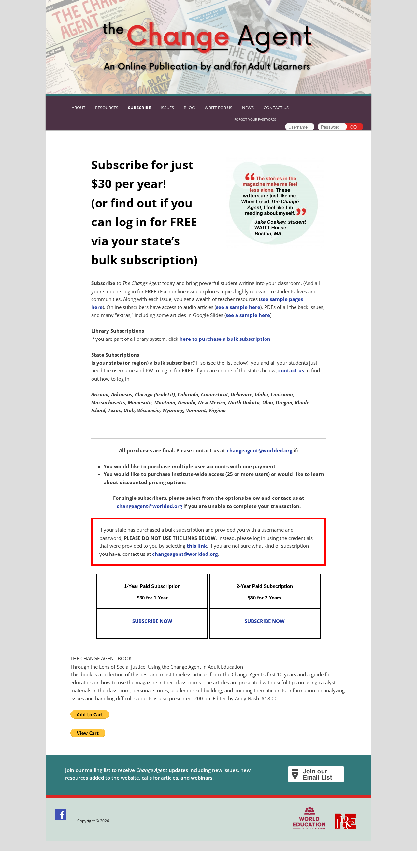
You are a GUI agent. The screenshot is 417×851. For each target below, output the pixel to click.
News (248, 107)
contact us (291, 370)
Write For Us (218, 107)
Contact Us (276, 107)
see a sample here (238, 307)
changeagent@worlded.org (259, 450)
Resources (106, 107)
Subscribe (139, 107)
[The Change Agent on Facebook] (61, 821)
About (78, 107)
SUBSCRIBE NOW (152, 621)
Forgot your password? (255, 119)
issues (167, 107)
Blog (189, 107)
